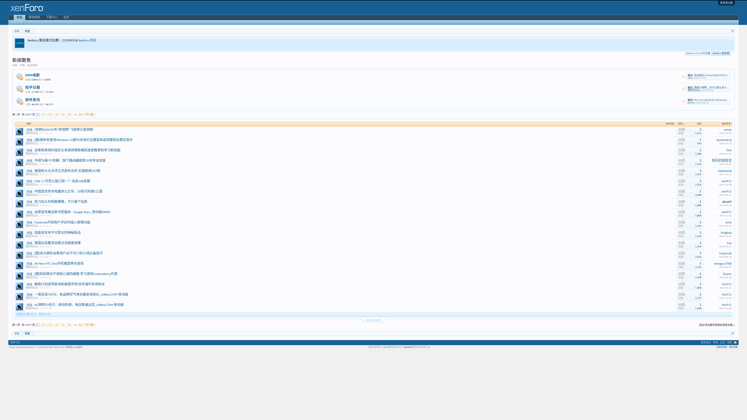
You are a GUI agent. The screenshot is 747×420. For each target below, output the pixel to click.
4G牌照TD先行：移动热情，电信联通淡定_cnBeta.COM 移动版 (79, 305)
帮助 (715, 342)
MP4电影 (32, 75)
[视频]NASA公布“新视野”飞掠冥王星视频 (63, 129)
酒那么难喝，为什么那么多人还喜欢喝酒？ (718, 87)
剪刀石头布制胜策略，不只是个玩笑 (60, 202)
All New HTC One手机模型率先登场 (59, 263)
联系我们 (706, 342)
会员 (66, 17)
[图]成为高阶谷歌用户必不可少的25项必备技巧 (68, 253)
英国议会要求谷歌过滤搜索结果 (57, 243)
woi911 (727, 181)
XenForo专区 (87, 40)
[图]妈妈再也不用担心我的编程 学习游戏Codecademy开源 (75, 274)
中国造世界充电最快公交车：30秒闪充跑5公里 (68, 191)
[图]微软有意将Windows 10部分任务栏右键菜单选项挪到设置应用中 (83, 140)
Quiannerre (724, 140)
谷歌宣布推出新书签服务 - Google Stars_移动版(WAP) (72, 212)
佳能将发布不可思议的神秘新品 (57, 232)
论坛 (19, 17)
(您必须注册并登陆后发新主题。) (717, 325)
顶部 (729, 342)
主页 (722, 342)
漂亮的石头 (694, 90)
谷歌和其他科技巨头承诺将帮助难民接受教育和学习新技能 (77, 150)
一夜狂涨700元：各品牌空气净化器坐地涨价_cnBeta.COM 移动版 (81, 294)
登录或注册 (726, 3)
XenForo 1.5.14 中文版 (698, 53)
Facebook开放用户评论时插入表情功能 (62, 222)
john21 (691, 103)
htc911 (727, 284)
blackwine (725, 171)
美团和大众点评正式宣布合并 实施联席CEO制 (67, 171)
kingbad (726, 232)
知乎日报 (32, 88)
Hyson (727, 274)
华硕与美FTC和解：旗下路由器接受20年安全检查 (70, 160)
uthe (690, 78)
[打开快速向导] (732, 31)
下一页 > (90, 114)
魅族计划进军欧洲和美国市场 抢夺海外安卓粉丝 (69, 284)
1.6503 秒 (385, 347)
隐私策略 (733, 347)
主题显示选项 (373, 320)
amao (728, 129)
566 (729, 150)
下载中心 (52, 17)
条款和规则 (721, 347)
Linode (75, 347)
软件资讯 (32, 100)
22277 (81, 115)
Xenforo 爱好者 (721, 53)
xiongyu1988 (723, 263)
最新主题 (18, 22)
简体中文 (15, 342)
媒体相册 (34, 17)
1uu (729, 243)
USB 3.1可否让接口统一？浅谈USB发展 (62, 181)
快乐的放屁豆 (722, 160)
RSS (683, 76)
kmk (729, 222)
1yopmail (725, 253)
